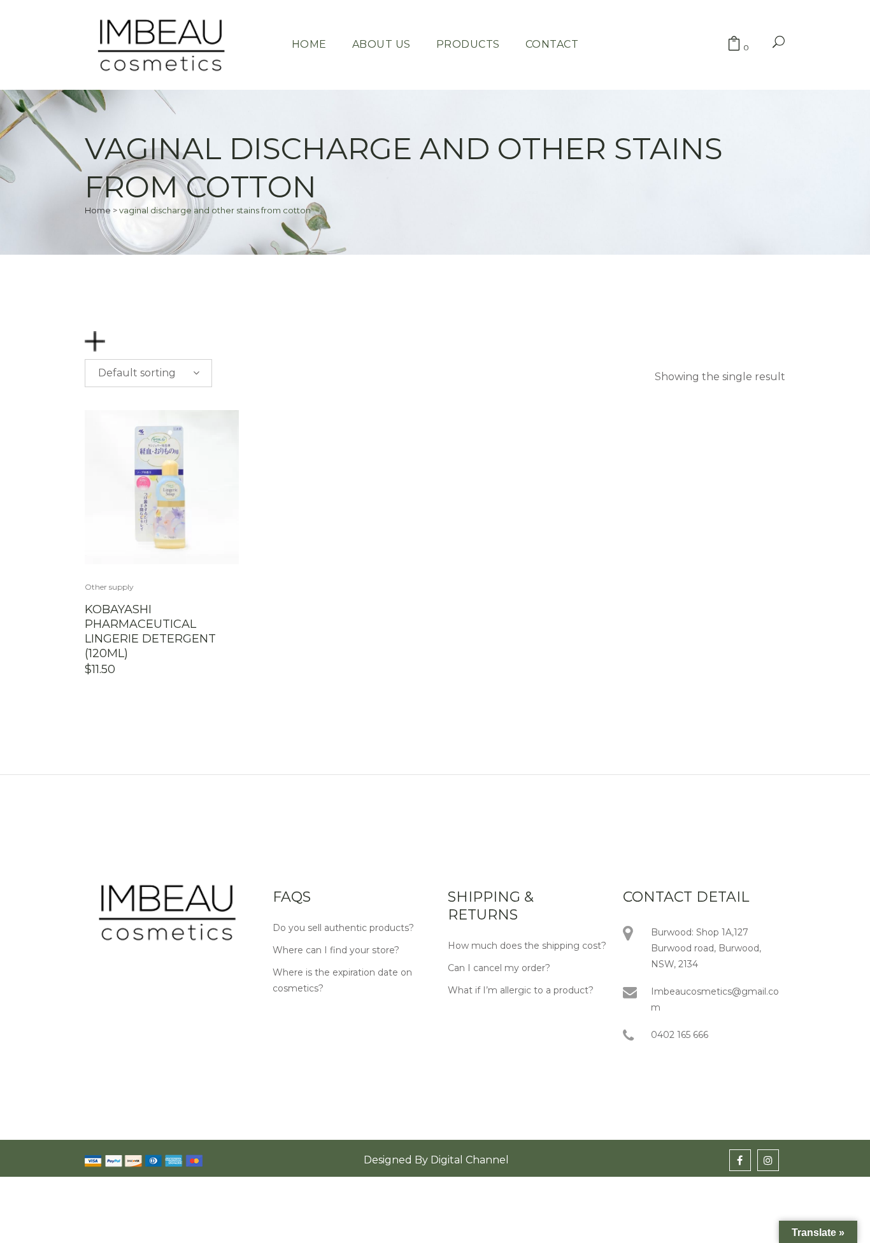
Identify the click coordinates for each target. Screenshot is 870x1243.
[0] (734, 45)
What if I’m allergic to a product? (521, 990)
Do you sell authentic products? (343, 928)
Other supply (109, 587)
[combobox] (148, 373)
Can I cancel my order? (499, 968)
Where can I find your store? (336, 950)
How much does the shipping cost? (527, 945)
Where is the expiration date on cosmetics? (342, 980)
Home (98, 210)
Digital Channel (470, 1160)
